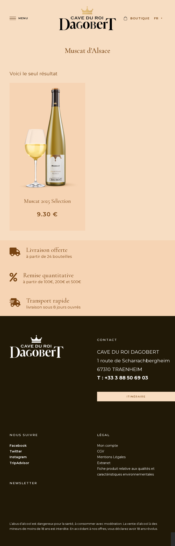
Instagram (18, 457)
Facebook (18, 446)
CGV (100, 451)
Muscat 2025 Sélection (47, 201)
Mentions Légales (111, 457)
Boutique (139, 18)
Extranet (104, 463)
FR (156, 18)
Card (126, 19)
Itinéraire (136, 396)
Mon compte (107, 446)
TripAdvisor (19, 463)
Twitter (16, 451)
